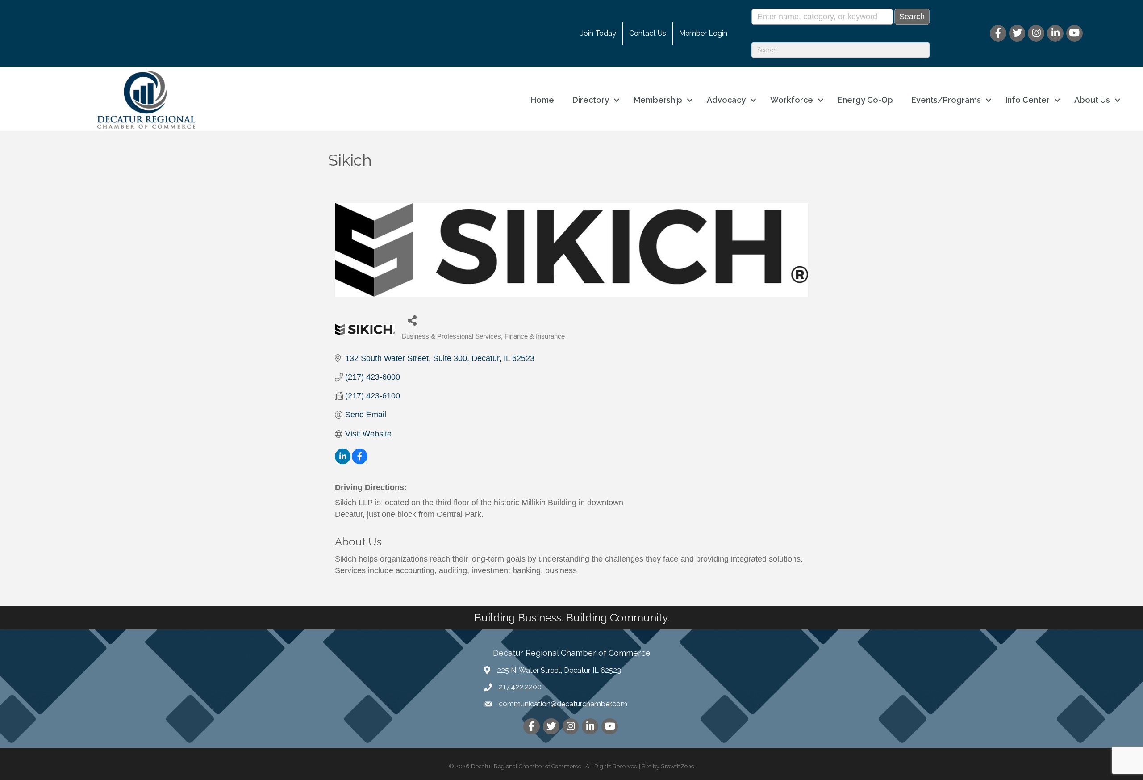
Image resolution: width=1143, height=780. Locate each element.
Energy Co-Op (865, 100)
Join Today (598, 33)
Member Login (703, 33)
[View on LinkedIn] (342, 461)
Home (542, 100)
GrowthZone (677, 766)
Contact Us (647, 33)
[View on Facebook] (359, 461)
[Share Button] (412, 320)
